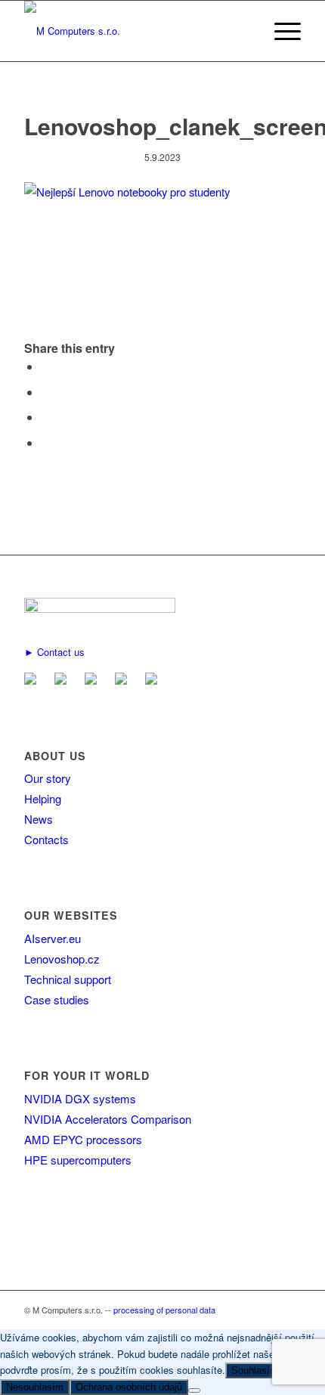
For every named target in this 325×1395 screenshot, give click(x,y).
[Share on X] (45, 392)
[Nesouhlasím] (194, 1390)
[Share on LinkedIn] (45, 417)
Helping (42, 798)
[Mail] (33, 680)
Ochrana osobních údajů (129, 1387)
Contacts (46, 839)
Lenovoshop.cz (62, 959)
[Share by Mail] (45, 442)
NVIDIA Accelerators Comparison (107, 1119)
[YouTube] (124, 680)
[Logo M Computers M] (134, 31)
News (38, 819)
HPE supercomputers (78, 1160)
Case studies (56, 999)
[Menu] (280, 31)
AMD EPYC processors (83, 1139)
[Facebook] (63, 680)
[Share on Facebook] (45, 366)
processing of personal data (164, 1310)
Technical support (67, 979)
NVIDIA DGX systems (80, 1098)
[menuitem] (280, 31)
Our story (47, 778)
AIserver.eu (52, 938)
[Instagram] (154, 680)
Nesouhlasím (34, 1387)
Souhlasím (254, 1370)
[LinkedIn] (94, 680)
